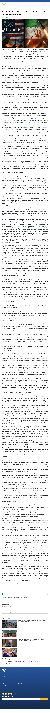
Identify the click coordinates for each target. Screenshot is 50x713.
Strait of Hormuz (10, 661)
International (4, 688)
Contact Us (11, 705)
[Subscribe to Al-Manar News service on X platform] (8, 694)
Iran (4, 590)
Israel (36, 661)
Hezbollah (5, 663)
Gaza (10, 663)
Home (9, 4)
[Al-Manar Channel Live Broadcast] (11, 694)
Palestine (24, 661)
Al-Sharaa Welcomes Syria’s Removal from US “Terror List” (14, 597)
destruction (31, 120)
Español (19, 681)
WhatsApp (20, 683)
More (3, 615)
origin (7, 219)
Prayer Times (20, 685)
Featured (19, 4)
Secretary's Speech (6, 676)
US (7, 590)
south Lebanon (18, 661)
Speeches (25, 4)
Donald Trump (16, 663)
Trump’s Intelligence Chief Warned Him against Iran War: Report (16, 610)
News (13, 4)
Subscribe (44, 699)
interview (8, 410)
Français (19, 679)
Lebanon (30, 661)
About (30, 4)
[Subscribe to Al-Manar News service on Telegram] (3, 694)
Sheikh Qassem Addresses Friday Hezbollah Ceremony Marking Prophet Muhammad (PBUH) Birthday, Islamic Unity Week (24, 603)
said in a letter (40, 49)
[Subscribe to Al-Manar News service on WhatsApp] (5, 694)
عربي (19, 676)
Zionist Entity (4, 683)
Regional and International (7, 685)
